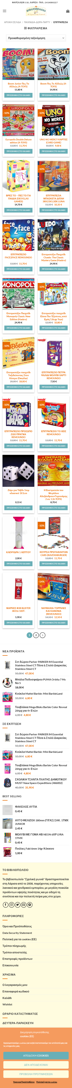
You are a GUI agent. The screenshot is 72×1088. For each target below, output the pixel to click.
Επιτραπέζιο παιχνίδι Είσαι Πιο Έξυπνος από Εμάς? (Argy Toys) (53, 316)
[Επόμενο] (42, 635)
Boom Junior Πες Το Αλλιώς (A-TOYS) (18, 85)
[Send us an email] (23, 905)
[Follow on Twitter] (17, 905)
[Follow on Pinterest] (29, 905)
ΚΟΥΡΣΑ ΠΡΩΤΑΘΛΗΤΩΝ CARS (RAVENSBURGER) (54, 553)
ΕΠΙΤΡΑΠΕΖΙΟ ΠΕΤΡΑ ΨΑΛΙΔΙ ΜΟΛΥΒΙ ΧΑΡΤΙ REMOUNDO (53, 375)
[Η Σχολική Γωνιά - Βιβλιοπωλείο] (36, 11)
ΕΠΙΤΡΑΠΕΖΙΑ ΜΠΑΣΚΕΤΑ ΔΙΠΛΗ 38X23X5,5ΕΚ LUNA (54, 198)
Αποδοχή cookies (36, 1055)
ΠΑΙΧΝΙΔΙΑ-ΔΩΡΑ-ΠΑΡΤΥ (37, 22)
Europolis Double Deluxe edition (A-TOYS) (18, 141)
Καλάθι (7, 997)
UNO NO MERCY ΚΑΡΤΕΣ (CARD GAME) (53, 141)
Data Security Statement (17, 932)
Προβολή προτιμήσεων (36, 1074)
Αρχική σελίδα (12, 22)
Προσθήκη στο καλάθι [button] (18, 95)
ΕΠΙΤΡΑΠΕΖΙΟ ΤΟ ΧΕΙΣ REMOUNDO (53, 433)
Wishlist (7, 1004)
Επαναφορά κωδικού (16, 991)
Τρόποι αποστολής (15, 952)
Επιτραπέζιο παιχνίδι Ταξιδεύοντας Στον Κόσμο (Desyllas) (18, 375)
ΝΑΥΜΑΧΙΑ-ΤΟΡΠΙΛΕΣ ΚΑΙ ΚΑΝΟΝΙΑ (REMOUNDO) (53, 611)
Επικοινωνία (10, 965)
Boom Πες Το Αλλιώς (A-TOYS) (53, 85)
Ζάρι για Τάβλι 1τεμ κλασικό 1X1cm (18, 492)
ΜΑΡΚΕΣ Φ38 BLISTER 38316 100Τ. (18, 609)
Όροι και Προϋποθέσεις (24, 1082)
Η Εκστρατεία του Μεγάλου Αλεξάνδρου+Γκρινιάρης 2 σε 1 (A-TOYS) (53, 494)
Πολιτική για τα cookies (46, 1082)
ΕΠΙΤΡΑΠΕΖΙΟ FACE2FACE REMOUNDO (18, 256)
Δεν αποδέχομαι (36, 1064)
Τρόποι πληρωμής (14, 945)
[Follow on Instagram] (11, 905)
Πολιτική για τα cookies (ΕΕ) (20, 939)
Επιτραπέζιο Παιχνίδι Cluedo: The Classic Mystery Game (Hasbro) (53, 257)
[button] (5, 11)
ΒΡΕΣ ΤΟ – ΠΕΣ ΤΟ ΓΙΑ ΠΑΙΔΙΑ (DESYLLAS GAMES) (18, 198)
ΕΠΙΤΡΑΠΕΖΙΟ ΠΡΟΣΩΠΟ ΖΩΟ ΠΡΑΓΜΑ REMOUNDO (18, 434)
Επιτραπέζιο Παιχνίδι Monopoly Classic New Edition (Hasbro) (18, 316)
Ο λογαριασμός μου (15, 984)
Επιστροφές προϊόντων (17, 958)
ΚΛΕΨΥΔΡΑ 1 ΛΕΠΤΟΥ (18, 552)
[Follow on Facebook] (5, 905)
